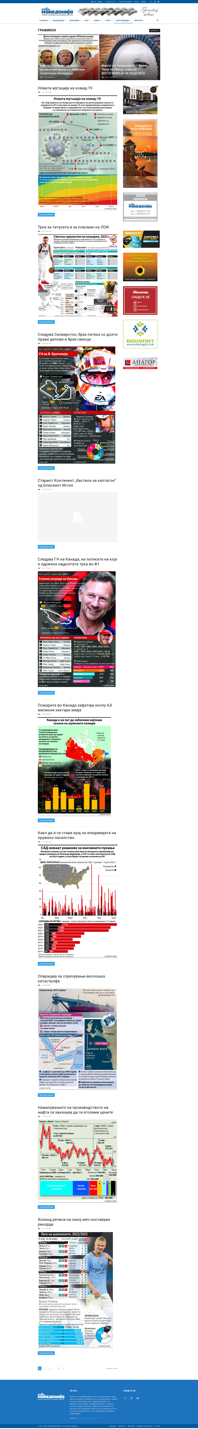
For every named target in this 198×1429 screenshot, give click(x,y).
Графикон (105, 62)
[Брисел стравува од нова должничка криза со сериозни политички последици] (68, 60)
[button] (157, 21)
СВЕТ (87, 20)
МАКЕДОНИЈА (58, 20)
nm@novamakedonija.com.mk (88, 1418)
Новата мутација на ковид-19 (65, 88)
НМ (41, 77)
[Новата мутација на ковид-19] (78, 152)
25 (59, 1368)
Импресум (112, 1426)
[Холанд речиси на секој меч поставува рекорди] (78, 1290)
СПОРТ (108, 20)
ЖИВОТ (97, 20)
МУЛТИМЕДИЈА (122, 20)
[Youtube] (158, 1)
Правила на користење (145, 1426)
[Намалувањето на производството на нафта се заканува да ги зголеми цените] (78, 1161)
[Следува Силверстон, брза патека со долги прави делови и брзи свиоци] (78, 405)
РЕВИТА (136, 1)
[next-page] (64, 1368)
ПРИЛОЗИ (138, 20)
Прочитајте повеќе (46, 214)
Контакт (157, 1426)
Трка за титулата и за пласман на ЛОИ (73, 227)
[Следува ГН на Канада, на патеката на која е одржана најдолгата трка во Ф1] (78, 629)
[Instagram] (154, 1)
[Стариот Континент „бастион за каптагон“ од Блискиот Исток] (78, 517)
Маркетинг (122, 1426)
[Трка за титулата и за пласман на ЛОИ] (78, 276)
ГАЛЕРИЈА (43, 20)
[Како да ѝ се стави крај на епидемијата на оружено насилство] (78, 902)
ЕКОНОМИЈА (74, 20)
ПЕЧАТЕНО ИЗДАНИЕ (125, 1)
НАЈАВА (143, 1)
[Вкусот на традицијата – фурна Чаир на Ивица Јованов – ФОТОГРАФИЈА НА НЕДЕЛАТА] (129, 60)
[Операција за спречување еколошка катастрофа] (78, 1039)
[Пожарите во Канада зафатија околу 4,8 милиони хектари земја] (78, 766)
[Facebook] (151, 1)
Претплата (131, 1426)
